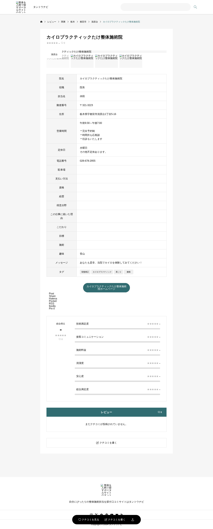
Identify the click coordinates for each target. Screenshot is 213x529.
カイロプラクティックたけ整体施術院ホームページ (106, 287)
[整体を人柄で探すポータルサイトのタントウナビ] (22, 7)
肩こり (118, 272)
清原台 (54, 54)
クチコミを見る (88, 519)
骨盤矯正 (85, 272)
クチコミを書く (115, 519)
